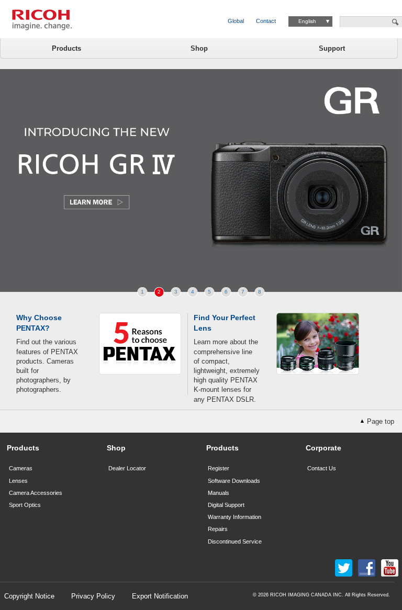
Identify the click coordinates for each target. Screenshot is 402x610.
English (307, 21)
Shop (199, 48)
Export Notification (160, 596)
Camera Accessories (35, 493)
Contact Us (321, 468)
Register (218, 468)
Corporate (323, 448)
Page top (380, 421)
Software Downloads (234, 481)
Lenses (18, 481)
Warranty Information (234, 517)
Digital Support (226, 505)
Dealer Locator (127, 468)
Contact (266, 21)
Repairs (218, 529)
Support (332, 48)
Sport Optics (25, 505)
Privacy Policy (93, 596)
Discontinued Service (235, 541)
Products (66, 48)
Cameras (20, 468)
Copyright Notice (29, 596)
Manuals (218, 493)
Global (236, 21)
